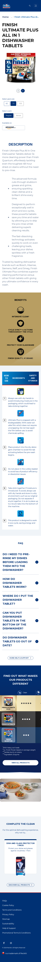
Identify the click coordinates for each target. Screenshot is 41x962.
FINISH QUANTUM (8, 735)
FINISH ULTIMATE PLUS (8, 703)
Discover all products (19, 885)
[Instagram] (11, 943)
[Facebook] (4, 943)
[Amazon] (13, 127)
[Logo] (6, 6)
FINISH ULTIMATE (8, 719)
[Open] (30, 6)
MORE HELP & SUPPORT (19, 658)
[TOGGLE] (35, 6)
